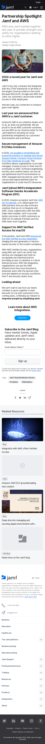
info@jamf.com (12, 613)
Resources (6, 679)
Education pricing (9, 653)
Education (6, 626)
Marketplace (27, 382)
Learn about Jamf (30, 597)
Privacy (17, 728)
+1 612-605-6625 (13, 605)
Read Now (22, 318)
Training (5, 673)
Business (5, 620)
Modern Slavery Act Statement (22, 732)
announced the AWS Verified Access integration (21, 237)
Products (6, 692)
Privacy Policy (36, 370)
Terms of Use (27, 728)
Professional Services (11, 666)
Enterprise (14, 382)
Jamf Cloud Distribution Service (22, 378)
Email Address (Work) (14, 347)
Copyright (9, 728)
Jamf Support (8, 659)
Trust (36, 728)
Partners (5, 686)
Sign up (22, 361)
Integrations (7, 699)
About (4, 706)
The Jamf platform (10, 640)
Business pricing (9, 646)
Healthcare (7, 633)
